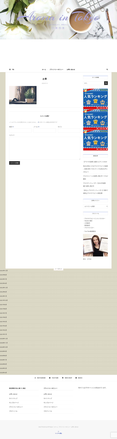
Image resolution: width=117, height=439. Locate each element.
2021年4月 (3, 326)
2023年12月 (4, 270)
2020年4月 (3, 372)
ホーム (44, 69)
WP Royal (50, 427)
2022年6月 (3, 292)
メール (36, 127)
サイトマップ (13, 398)
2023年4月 (3, 283)
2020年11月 (4, 343)
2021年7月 (3, 313)
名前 (11, 127)
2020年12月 (4, 338)
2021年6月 (3, 317)
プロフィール (13, 411)
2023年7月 (3, 279)
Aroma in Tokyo (58, 16)
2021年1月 (3, 334)
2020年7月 (3, 360)
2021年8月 (3, 309)
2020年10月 (4, 347)
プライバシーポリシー (56, 69)
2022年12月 (4, 287)
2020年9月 (3, 351)
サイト (60, 127)
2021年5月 (3, 321)
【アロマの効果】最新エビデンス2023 (95, 162)
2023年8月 (3, 275)
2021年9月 (3, 304)
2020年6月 (3, 364)
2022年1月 (3, 296)
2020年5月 (3, 368)
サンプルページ (14, 402)
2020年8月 (3, 355)
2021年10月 (4, 300)
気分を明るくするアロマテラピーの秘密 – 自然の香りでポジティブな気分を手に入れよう (95, 169)
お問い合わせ (71, 69)
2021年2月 (3, 330)
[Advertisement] (58, 53)
